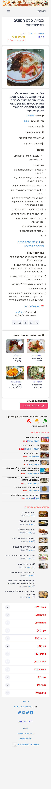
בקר (37, 498)
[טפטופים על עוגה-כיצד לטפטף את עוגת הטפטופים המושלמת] (44, 480)
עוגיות (30, 597)
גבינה (30, 441)
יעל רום (18, 312)
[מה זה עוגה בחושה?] (43, 531)
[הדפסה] (14, 322)
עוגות (36, 441)
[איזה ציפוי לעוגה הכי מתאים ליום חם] (43, 557)
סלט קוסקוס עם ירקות (37, 386)
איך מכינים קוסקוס (17, 359)
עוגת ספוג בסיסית (31, 461)
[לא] (29, 422)
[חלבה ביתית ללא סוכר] (44, 447)
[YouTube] (19, 713)
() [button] (40, 607)
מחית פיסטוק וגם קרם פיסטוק (26, 487)
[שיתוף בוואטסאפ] (31, 322)
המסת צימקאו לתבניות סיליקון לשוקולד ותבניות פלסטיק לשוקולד (22, 469)
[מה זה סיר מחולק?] (43, 523)
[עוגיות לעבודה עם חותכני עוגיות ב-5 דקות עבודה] (43, 594)
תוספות (40, 33)
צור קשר (25, 701)
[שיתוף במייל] (19, 322)
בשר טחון (30, 498)
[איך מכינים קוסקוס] (15, 346)
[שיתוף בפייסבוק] (25, 322)
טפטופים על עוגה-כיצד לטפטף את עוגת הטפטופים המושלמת (22, 478)
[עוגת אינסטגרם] (44, 439)
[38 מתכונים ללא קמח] (43, 566)
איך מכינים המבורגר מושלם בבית (25, 495)
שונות (30, 524)
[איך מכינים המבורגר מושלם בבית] (44, 497)
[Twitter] (27, 713)
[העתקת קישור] (36, 322)
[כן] (45, 422)
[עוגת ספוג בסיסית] (44, 462)
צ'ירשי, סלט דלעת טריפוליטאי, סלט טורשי (37, 362)
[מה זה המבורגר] (43, 514)
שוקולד (29, 474)
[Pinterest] (23, 713)
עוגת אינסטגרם (32, 437)
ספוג (31, 464)
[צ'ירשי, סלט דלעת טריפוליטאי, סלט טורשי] (36, 346)
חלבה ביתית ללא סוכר (29, 445)
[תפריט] (8, 11)
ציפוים (36, 474)
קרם (30, 491)
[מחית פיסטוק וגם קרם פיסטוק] (44, 489)
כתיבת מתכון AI (25, 721)
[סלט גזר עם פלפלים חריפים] (15, 372)
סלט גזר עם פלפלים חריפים (15, 386)
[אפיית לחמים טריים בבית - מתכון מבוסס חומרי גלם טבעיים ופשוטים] (43, 584)
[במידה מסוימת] (37, 422)
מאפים (30, 587)
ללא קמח (29, 449)
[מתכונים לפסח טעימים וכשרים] (43, 574)
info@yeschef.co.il (22, 706)
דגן (14, 355)
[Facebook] (31, 713)
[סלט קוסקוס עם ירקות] (36, 372)
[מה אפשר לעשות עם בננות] (43, 549)
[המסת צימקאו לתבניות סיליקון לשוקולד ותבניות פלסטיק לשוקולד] (44, 471)
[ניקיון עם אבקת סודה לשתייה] (43, 540)
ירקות (32, 33)
